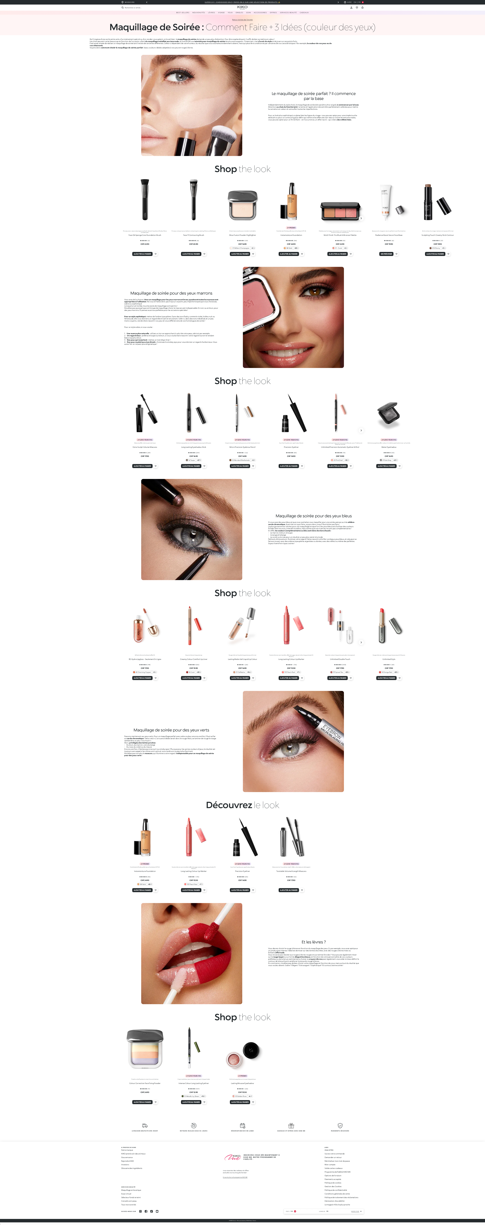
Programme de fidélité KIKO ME (338, 1172)
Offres (273, 13)
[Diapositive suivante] (338, 2)
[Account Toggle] (351, 7)
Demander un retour (333, 1157)
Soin (248, 13)
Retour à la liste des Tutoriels (242, 20)
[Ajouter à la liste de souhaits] (156, 254)
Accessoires (260, 13)
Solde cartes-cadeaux (333, 1168)
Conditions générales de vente (337, 1194)
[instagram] (140, 1211)
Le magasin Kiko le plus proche (337, 1205)
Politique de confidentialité (336, 1190)
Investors (125, 1164)
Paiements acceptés (333, 1179)
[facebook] (146, 1211)
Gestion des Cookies (333, 1186)
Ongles (239, 13)
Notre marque (127, 1150)
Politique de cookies (333, 1183)
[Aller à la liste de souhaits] (357, 7)
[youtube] (157, 1211)
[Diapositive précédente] (147, 2)
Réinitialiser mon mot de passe (337, 1161)
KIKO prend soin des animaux (133, 1154)
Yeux (230, 13)
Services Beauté (288, 13)
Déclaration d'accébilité (334, 1201)
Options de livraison (333, 1175)
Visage (221, 13)
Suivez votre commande (335, 1154)
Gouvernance (127, 1157)
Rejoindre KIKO (127, 1161)
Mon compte (330, 1164)
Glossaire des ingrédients (131, 1168)
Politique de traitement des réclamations (341, 1197)
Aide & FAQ (329, 1150)
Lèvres (211, 13)
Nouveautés (198, 13)
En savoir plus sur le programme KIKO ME (235, 1177)
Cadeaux (304, 13)
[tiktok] (151, 1211)
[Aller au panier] (362, 7)
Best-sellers (182, 13)
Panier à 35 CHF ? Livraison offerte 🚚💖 (242, 2)
